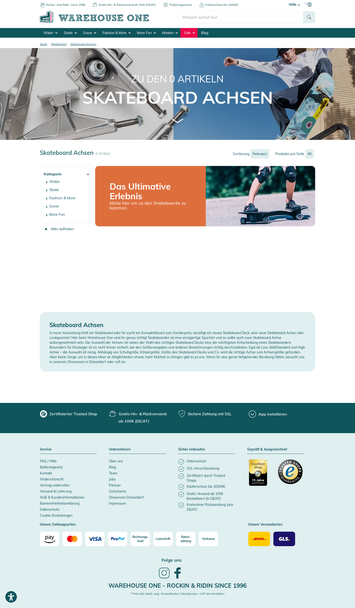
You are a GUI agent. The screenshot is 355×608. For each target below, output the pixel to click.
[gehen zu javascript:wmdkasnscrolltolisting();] (177, 121)
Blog (204, 33)
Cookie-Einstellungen (56, 515)
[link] (164, 578)
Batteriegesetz (51, 467)
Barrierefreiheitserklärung (59, 503)
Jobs (112, 479)
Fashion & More (115, 33)
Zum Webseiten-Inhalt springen (24, 2)
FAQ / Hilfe (48, 461)
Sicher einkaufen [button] (191, 449)
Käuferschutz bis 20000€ (221, 5)
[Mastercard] (72, 539)
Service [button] (46, 449)
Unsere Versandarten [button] (265, 525)
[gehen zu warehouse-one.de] (109, 22)
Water (48, 33)
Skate (69, 33)
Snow (88, 33)
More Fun (145, 33)
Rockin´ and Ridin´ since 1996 (65, 5)
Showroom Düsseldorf (126, 497)
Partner (115, 485)
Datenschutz (49, 509)
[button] (67, 172)
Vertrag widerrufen (55, 485)
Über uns (116, 461)
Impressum (117, 503)
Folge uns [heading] (172, 560)
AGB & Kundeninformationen (62, 497)
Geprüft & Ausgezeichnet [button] (267, 449)
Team (113, 473)
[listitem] (206, 462)
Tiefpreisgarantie (180, 5)
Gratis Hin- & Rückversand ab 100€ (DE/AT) (127, 5)
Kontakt (46, 473)
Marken (168, 33)
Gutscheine (117, 491)
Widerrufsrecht (52, 479)
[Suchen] (309, 17)
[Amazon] (49, 539)
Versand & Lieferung (55, 491)
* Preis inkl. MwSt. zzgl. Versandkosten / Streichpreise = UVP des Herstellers (177, 593)
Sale (188, 33)
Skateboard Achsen (177, 97)
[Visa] (95, 539)
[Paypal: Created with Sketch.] (117, 539)
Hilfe (293, 4)
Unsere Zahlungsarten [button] (58, 525)
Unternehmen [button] (119, 449)
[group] (68, 413)
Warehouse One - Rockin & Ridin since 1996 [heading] (177, 585)
